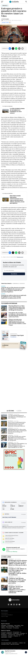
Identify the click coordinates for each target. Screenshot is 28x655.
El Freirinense (16, 627)
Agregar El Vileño (5, 22)
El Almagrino (3, 625)
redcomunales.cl (4, 613)
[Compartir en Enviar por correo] (19, 48)
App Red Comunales (14, 644)
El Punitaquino (19, 634)
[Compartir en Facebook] (10, 48)
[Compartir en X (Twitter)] (13, 48)
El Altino (17, 626)
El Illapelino (16, 635)
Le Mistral (21, 642)
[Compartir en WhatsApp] (16, 48)
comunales (16, 283)
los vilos (22, 283)
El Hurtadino (22, 633)
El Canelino (10, 635)
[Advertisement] (14, 364)
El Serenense (9, 632)
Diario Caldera (17, 625)
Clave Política (15, 642)
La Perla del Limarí (11, 634)
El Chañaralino (10, 625)
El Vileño (10, 637)
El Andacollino (16, 633)
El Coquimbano (16, 632)
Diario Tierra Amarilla (10, 626)
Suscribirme (14, 273)
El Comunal (3, 632)
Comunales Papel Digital (6, 642)
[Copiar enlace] (22, 48)
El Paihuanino (9, 633)
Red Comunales (5, 19)
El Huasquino (9, 627)
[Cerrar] (26, 652)
